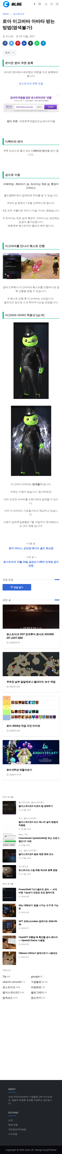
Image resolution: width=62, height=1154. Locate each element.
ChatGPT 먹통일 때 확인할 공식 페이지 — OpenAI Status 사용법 (38, 939)
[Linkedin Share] (24, 43)
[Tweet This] (11, 43)
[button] (46, 4)
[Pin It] (17, 43)
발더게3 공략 (24, 802)
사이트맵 (12, 1133)
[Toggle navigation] (57, 4)
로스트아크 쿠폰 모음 (31, 83)
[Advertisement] (31, 1038)
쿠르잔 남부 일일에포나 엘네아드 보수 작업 (31, 681)
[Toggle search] (52, 4)
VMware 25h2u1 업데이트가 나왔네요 (38, 953)
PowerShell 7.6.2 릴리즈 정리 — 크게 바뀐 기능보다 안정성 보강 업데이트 (38, 891)
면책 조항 (13, 1124)
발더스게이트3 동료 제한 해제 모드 (36, 854)
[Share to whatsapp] (36, 43)
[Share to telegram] (43, 43)
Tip (25, 834)
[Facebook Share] (5, 43)
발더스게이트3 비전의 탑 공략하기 (36, 805)
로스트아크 (23, 866)
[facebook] (34, 4)
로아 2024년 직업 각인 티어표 (23, 725)
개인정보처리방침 (17, 1129)
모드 (21, 818)
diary (21, 834)
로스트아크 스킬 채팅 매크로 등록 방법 (38, 870)
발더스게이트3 (37, 802)
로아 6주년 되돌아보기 (19, 769)
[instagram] (39, 4)
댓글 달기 (18, 587)
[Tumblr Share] (30, 43)
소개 (10, 1120)
